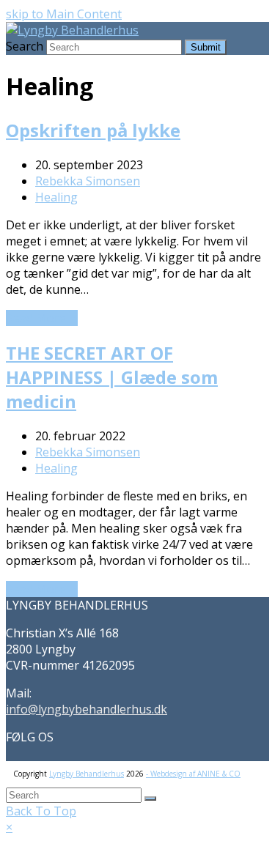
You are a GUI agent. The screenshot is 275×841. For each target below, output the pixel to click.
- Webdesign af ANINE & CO (193, 773)
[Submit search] (150, 798)
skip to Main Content (64, 14)
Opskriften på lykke (93, 130)
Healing (56, 197)
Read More (42, 318)
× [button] (9, 827)
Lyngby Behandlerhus (86, 773)
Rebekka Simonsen (87, 181)
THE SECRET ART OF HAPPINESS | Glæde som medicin (112, 377)
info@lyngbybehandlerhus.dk (86, 709)
